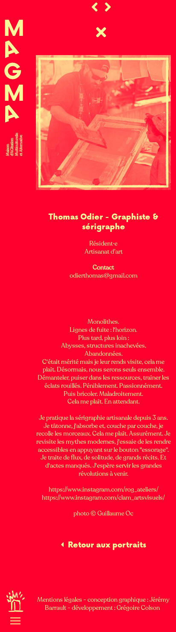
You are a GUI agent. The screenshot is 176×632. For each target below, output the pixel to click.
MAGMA (13, 73)
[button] (15, 621)
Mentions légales (59, 600)
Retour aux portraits (107, 545)
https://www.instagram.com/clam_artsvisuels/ (103, 498)
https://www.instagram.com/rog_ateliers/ (103, 490)
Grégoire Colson (139, 608)
